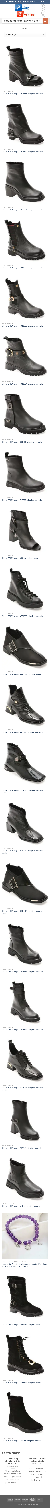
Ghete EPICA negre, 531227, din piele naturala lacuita (25, 732)
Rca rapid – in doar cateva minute (37, 1460)
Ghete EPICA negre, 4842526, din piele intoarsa (22, 1325)
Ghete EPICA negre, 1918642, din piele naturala (22, 152)
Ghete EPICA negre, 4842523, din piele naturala (22, 326)
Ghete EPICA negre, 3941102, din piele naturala (22, 674)
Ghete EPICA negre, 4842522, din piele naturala (22, 268)
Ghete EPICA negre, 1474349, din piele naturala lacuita (22, 791)
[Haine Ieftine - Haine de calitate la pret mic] (25, 11)
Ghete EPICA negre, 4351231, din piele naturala (22, 210)
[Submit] (45, 20)
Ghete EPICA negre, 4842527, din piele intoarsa (22, 1383)
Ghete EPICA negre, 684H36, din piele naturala (22, 442)
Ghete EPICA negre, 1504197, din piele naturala (22, 972)
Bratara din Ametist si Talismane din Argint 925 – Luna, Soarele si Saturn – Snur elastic (25, 1265)
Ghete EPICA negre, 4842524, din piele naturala (22, 384)
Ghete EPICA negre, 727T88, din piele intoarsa (22, 1441)
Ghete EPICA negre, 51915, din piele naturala (21, 1206)
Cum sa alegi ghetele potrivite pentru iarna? (12, 1461)
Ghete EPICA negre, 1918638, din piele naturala (22, 94)
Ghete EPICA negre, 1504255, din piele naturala (22, 1030)
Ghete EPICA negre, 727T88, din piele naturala (22, 500)
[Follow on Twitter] (43, 11)
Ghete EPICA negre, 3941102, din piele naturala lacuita (22, 912)
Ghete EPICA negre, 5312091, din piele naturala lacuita (22, 1089)
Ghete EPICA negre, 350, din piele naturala (20, 558)
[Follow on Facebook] (43, 6)
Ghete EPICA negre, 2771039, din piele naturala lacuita (22, 852)
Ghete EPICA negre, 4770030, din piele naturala (22, 616)
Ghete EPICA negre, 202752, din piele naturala (22, 1148)
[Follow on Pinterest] (43, 15)
